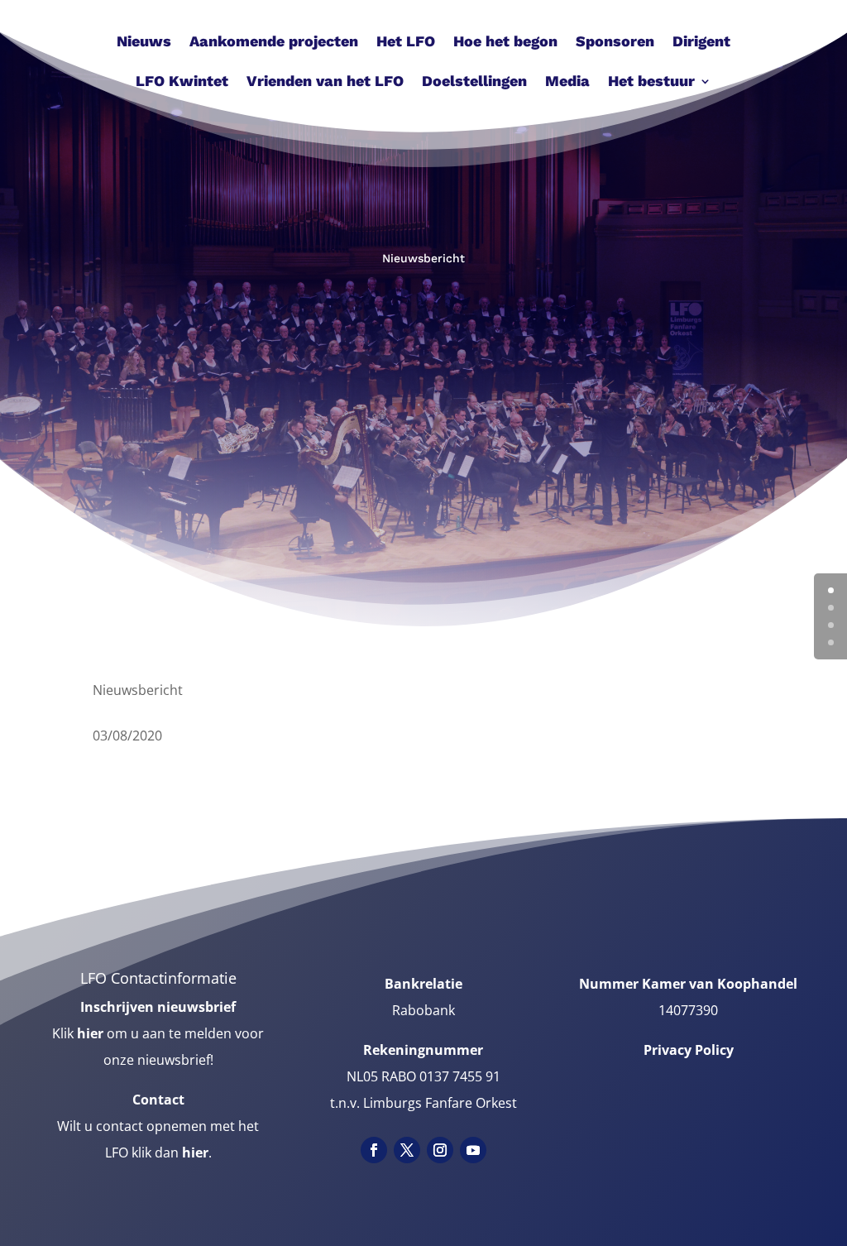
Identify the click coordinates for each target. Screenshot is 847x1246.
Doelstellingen (474, 82)
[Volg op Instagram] (440, 1150)
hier (90, 1033)
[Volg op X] (407, 1150)
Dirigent (701, 43)
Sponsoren (615, 43)
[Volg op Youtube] (473, 1150)
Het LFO (405, 43)
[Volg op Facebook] (374, 1150)
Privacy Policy (689, 1050)
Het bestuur (651, 82)
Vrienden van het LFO (325, 82)
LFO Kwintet (182, 82)
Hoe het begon (505, 43)
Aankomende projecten (273, 43)
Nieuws (144, 43)
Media (567, 82)
